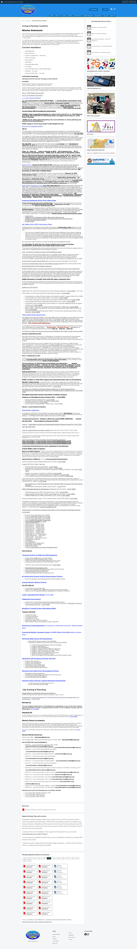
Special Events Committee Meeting (101, 52)
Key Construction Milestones (40, 323)
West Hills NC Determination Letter (43, 654)
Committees (77, 15)
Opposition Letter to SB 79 (37, 158)
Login (105, 9)
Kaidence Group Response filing (36, 218)
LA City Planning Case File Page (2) (36, 677)
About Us (58, 15)
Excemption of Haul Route (55, 569)
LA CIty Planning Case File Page (35, 569)
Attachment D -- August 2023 (34, 528)
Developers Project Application (35, 665)
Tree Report (29, 540)
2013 (29, 860)
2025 (29, 858)
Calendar (93, 9)
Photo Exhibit (27, 197)
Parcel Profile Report (32, 523)
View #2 (62, 328)
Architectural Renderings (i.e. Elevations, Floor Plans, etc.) (43, 675)
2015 (77, 858)
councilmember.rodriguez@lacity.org (39, 765)
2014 (25, 860)
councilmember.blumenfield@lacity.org (40, 751)
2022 (44, 858)
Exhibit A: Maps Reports (39, 646)
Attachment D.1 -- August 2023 (35, 529)
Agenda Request (88, 15)
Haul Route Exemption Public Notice (37, 570)
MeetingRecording (59, 866)
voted (57, 144)
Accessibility (71, 935)
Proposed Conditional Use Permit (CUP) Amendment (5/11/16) (47, 642)
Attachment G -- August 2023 (34, 533)
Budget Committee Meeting (99, 27)
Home (51, 15)
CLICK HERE (66, 293)
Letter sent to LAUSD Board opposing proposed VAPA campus (45, 602)
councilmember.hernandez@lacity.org (39, 746)
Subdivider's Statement (32, 539)
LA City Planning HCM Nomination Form (41, 683)
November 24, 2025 (41, 181)
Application (69, 194)
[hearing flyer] (73, 151)
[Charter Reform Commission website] (69, 103)
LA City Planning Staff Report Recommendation (47, 645)
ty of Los (31, 232)
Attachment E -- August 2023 (34, 530)
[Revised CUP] (73, 194)
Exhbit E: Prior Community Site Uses (43, 651)
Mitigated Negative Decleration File (36, 571)
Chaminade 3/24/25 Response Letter (35, 446)
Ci (28, 232)
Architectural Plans (31, 616)
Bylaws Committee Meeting (99, 33)
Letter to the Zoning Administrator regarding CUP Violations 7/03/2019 (47, 591)
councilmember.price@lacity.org (67, 772)
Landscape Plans (31, 617)
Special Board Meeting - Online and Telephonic (101, 39)
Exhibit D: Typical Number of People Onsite (45, 650)
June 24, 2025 (27, 430)
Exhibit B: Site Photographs (40, 647)
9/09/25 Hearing (28, 209)
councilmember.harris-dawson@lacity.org (40, 770)
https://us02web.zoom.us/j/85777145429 (34, 834)
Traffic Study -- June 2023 (33, 537)
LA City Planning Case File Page (35, 666)
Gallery (105, 15)
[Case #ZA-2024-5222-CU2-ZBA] (53, 204)
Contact (112, 15)
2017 (68, 858)
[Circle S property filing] (52, 386)
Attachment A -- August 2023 (34, 524)
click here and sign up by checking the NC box (37, 922)
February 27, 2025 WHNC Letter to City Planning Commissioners (51, 365)
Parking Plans (38, 197)
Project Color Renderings (33, 662)
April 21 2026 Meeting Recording (32, 95)
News (64, 15)
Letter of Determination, (51, 361)
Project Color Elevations (32, 663)
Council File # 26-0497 (62, 204)
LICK (34, 312)
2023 (39, 858)
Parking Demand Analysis (72, 195)
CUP (63, 194)
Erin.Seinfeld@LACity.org (70, 739)
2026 (25, 858)
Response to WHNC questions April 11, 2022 (39, 559)
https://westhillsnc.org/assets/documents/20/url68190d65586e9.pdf (46, 443)
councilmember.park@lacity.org (62, 777)
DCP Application (30, 542)
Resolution (73, 144)
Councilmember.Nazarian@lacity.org (68, 747)
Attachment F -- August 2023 (34, 531)
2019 (58, 858)
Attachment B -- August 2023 (34, 525)
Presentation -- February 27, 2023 (36, 538)
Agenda (25, 437)
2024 (34, 858)
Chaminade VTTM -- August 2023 (35, 534)
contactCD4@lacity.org (63, 754)
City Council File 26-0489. (72, 108)
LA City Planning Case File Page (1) (36, 676)
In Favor (62, 144)
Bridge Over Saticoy (31, 545)
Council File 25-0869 (46, 100)
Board (70, 15)
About (69, 932)
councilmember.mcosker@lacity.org (68, 787)
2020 (54, 858)
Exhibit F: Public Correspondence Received (45, 652)
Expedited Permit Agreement (34, 543)
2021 (49, 858)
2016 (72, 858)
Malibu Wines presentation (66, 177)
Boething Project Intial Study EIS (36, 620)
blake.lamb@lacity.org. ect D (61, 345)
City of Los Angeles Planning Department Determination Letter (52, 655)
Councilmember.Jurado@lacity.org (68, 785)
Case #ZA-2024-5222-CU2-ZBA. (42, 204)
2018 (63, 858)
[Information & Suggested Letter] (45, 152)
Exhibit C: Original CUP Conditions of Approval (46, 649)
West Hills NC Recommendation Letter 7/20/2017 (42, 621)
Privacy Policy (71, 937)
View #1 (55, 328)
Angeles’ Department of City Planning (46, 232)
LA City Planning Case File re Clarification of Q (39, 573)
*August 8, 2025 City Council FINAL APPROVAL (56, 419)
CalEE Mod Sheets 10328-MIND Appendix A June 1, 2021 (42, 560)
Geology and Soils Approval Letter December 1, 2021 (41, 562)
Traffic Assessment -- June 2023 (35, 535)
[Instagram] (114, 9)
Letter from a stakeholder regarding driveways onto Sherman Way (46, 589)
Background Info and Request (51, 195)
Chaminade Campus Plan (33, 544)
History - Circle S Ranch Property (34, 407)
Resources (98, 15)
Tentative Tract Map (32, 619)
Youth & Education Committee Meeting (102, 46)
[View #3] (73, 328)
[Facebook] (111, 9)
